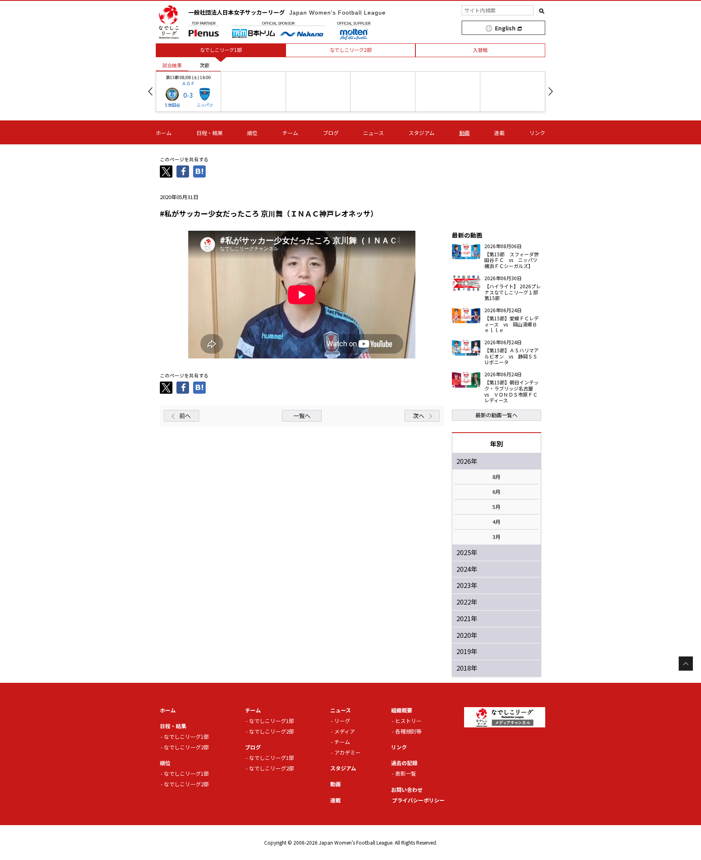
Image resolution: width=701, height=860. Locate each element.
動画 (464, 133)
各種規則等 (408, 731)
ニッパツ (205, 105)
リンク (537, 133)
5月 (496, 507)
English (505, 28)
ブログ (331, 133)
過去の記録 (404, 763)
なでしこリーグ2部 (186, 747)
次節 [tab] (204, 65)
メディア (344, 731)
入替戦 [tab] (480, 49)
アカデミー (347, 752)
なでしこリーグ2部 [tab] (351, 49)
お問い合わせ (407, 790)
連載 (499, 133)
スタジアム (421, 133)
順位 (252, 133)
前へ (185, 416)
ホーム (164, 133)
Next (550, 91)
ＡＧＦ (188, 83)
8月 (496, 477)
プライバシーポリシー (418, 800)
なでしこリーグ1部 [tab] (221, 49)
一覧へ (301, 416)
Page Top (686, 663)
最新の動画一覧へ (496, 415)
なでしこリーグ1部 (186, 736)
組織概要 (401, 710)
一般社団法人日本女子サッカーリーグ (287, 12)
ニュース (373, 133)
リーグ (342, 721)
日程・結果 (209, 133)
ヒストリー (408, 721)
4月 (496, 522)
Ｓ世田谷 (172, 105)
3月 (496, 537)
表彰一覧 (405, 773)
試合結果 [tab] (172, 65)
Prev (150, 91)
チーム (290, 133)
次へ (418, 416)
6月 (496, 492)
